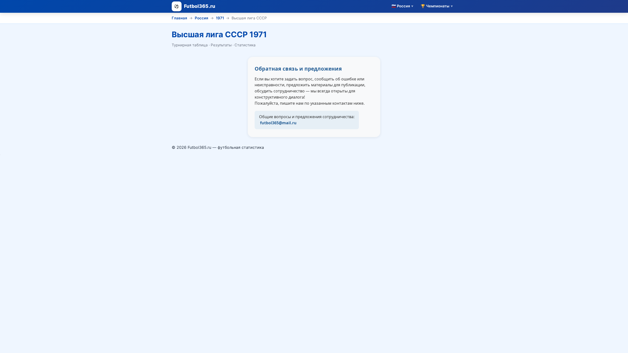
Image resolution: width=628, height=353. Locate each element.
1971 (220, 18)
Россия (201, 18)
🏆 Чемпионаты (437, 6)
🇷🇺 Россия (402, 6)
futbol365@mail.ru (278, 123)
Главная (179, 18)
